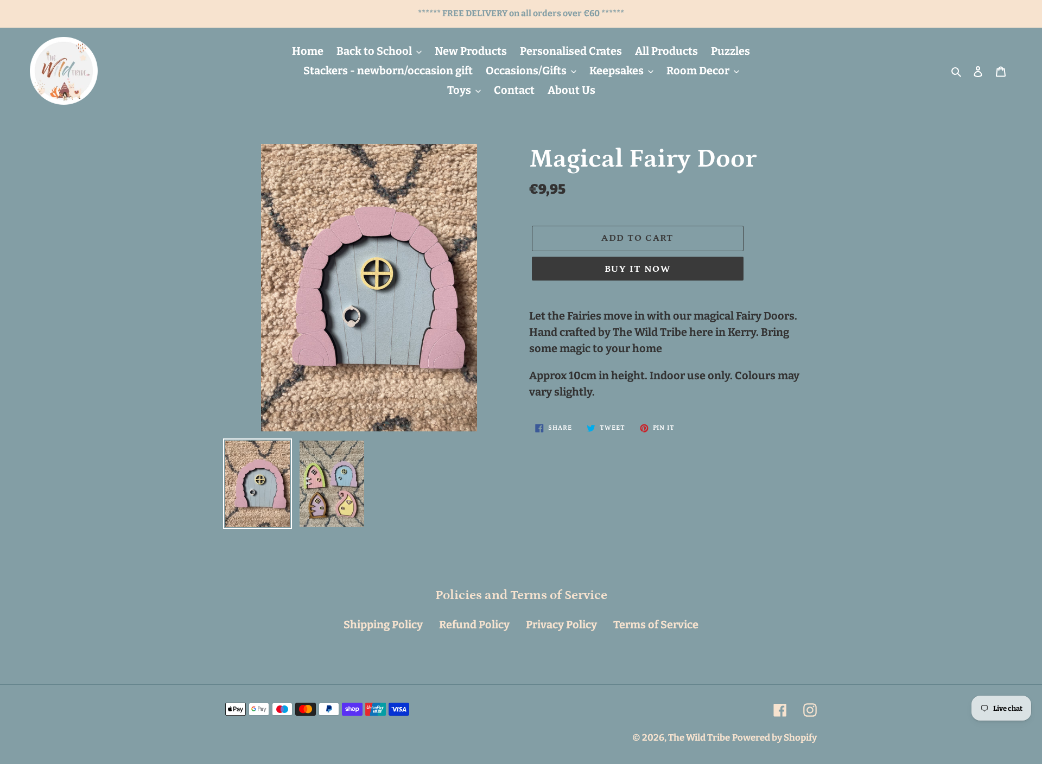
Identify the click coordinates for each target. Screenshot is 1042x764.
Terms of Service (655, 624)
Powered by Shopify (774, 737)
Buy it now (638, 269)
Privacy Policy (561, 624)
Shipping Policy (383, 624)
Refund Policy (474, 624)
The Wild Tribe (699, 737)
